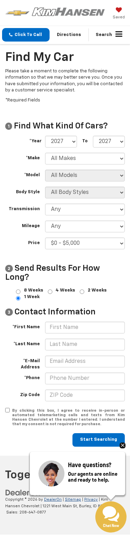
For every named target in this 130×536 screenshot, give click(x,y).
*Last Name (26, 344)
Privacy (91, 499)
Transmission (24, 209)
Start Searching (98, 439)
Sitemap (73, 499)
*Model (32, 175)
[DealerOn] (23, 493)
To (85, 141)
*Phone (32, 378)
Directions (69, 35)
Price (34, 243)
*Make (33, 158)
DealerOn (53, 499)
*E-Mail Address (30, 364)
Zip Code (30, 395)
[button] (26, 35)
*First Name (26, 327)
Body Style (28, 192)
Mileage (31, 226)
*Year (35, 141)
